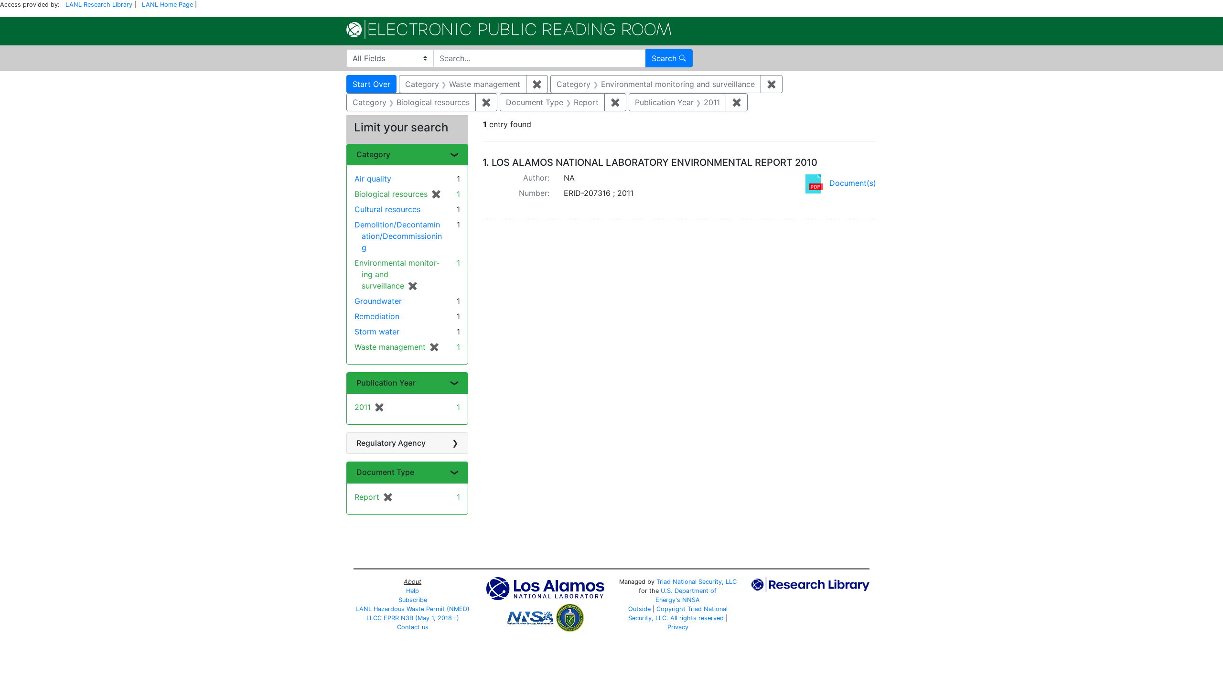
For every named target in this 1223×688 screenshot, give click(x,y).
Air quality (372, 178)
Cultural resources (387, 209)
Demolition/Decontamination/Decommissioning (398, 236)
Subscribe (412, 599)
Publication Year (386, 382)
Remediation (376, 316)
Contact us (413, 627)
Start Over (371, 84)
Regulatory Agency (391, 443)
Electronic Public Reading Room (508, 30)
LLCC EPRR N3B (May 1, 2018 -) (412, 618)
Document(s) (852, 183)
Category (373, 154)
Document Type (385, 472)
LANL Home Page (167, 4)
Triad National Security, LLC (696, 581)
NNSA (691, 599)
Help (412, 590)
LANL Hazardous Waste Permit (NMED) (412, 609)
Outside (639, 609)
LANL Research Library (98, 4)
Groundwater (378, 301)
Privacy (677, 627)
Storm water (376, 331)
